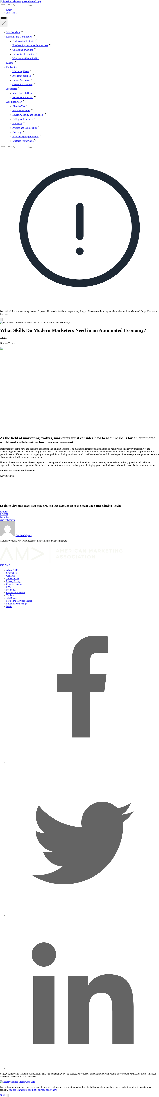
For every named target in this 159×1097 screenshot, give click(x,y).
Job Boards (11, 88)
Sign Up (4, 511)
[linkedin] (82, 1068)
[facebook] (82, 762)
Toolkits (10, 595)
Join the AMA (13, 32)
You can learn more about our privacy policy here (32, 1089)
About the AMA (14, 101)
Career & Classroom (22, 84)
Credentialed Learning (23, 54)
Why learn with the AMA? (25, 58)
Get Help (16, 132)
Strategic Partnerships (23, 141)
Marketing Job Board (22, 93)
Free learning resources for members (30, 45)
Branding (4, 517)
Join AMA (11, 12)
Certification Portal (15, 592)
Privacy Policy (13, 581)
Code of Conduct (14, 584)
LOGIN (4, 514)
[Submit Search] (30, 5)
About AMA (18, 106)
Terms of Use (12, 578)
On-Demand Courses (22, 49)
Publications (12, 67)
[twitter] (82, 915)
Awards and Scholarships (24, 128)
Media (9, 606)
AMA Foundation (21, 110)
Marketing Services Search (19, 601)
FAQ (8, 587)
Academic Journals (21, 75)
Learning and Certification (19, 36)
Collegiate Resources (22, 119)
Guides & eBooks (21, 80)
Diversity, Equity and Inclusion (27, 114)
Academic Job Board (22, 97)
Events (9, 62)
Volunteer (17, 123)
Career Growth (7, 520)
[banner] (79, 234)
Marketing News (20, 71)
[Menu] (4, 22)
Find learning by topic (23, 41)
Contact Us (11, 573)
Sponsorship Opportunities (25, 136)
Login (9, 10)
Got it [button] (3, 1095)
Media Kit (11, 589)
